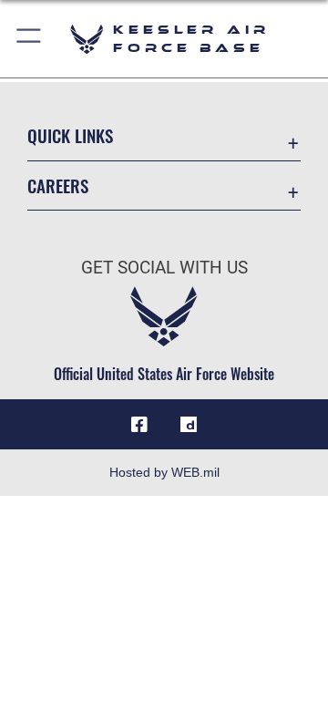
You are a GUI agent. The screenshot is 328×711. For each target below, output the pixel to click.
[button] (29, 38)
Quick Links (70, 135)
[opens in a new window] (188, 424)
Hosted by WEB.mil (164, 472)
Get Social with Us (164, 267)
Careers (57, 185)
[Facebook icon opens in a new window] (139, 424)
